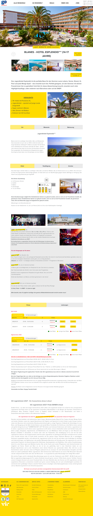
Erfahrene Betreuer (64, 436)
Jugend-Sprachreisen (36, 421)
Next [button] (80, 65)
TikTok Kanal (62, 458)
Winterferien (50, 496)
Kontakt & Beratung (36, 485)
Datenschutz (66, 494)
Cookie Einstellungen (68, 499)
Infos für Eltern (35, 487)
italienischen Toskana (39, 413)
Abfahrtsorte (63, 321)
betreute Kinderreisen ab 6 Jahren (62, 427)
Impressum (65, 489)
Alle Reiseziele (71, 451)
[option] (20, 65)
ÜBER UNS (65, 3)
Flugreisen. (59, 423)
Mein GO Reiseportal (37, 492)
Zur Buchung (73, 321)
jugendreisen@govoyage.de (24, 458)
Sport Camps (41, 419)
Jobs (18, 496)
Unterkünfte (60, 429)
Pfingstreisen (62, 444)
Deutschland (14, 413)
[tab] (18, 315)
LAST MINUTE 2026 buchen (46, 47)
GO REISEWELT (37, 3)
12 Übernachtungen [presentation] (31, 315)
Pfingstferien (50, 489)
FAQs (33, 489)
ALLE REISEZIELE (19, 3)
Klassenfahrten (81, 491)
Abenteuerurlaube (51, 419)
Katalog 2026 (20, 489)
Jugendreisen (44, 438)
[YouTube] (5, 485)
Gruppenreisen (82, 489)
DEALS (52, 3)
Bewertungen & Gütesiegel (69, 485)
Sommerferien (15, 450)
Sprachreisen (20, 448)
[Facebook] (2, 485)
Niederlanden (68, 411)
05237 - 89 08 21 (87, 1)
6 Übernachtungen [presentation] (18, 315)
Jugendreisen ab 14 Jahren (24, 429)
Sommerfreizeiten (75, 444)
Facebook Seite (38, 460)
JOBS (77, 3)
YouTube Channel (76, 458)
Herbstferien (35, 448)
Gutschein (19, 494)
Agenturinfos (35, 499)
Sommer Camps (51, 492)
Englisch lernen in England (38, 411)
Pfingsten (37, 450)
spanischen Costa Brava (40, 409)
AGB (64, 492)
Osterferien (69, 446)
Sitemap (65, 496)
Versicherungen (66, 487)
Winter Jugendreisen (34, 451)
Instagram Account (21, 460)
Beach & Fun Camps (62, 419)
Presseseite (34, 496)
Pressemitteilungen (36, 494)
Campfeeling (50, 485)
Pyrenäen (69, 409)
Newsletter (19, 492)
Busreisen (20, 423)
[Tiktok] (10, 486)
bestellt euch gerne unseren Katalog (44, 462)
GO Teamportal (20, 499)
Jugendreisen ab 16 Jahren (43, 429)
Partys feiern (24, 409)
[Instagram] (8, 485)
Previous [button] (13, 65)
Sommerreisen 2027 (49, 451)
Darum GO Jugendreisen (22, 485)
